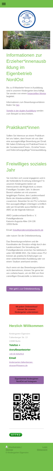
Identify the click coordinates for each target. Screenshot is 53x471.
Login (44, 447)
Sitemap (9, 450)
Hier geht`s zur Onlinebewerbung (24, 289)
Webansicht (42, 450)
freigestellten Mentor (36, 93)
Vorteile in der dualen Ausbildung (21, 110)
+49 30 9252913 (16, 354)
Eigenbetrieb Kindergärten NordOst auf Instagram (26, 379)
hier (17, 105)
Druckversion (14, 447)
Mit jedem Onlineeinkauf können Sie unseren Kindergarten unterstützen (26, 309)
